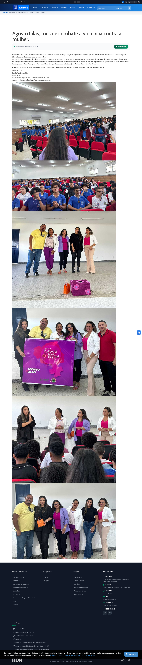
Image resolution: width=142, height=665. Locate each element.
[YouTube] (110, 613)
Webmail (81, 7)
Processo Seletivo (80, 591)
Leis (14, 601)
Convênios (16, 581)
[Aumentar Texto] (132, 2)
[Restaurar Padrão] (139, 2)
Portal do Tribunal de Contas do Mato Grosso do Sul (32, 646)
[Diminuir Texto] (135, 2)
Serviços (72, 7)
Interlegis (18, 639)
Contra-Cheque (79, 581)
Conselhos (90, 7)
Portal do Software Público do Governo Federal (30, 643)
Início (6, 12)
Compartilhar (122, 46)
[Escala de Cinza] (129, 2)
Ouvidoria (77, 584)
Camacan (34, 7)
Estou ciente (131, 654)
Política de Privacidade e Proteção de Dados (80, 655)
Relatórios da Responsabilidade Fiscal (25, 598)
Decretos (16, 605)
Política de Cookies (56, 655)
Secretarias (44, 7)
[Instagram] (105, 613)
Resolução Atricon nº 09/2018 (24, 632)
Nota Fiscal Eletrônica (81, 587)
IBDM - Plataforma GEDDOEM (72, 659)
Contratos (16, 594)
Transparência (78, 594)
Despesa (46, 581)
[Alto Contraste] (126, 2)
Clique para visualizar (110, 605)
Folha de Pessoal (18, 577)
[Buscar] (129, 8)
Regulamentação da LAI (20, 587)
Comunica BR (19, 629)
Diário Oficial (78, 577)
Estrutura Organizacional (20, 584)
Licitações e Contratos (59, 7)
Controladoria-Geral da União (24, 636)
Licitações (16, 591)
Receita (46, 577)
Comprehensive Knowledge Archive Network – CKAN (32, 649)
